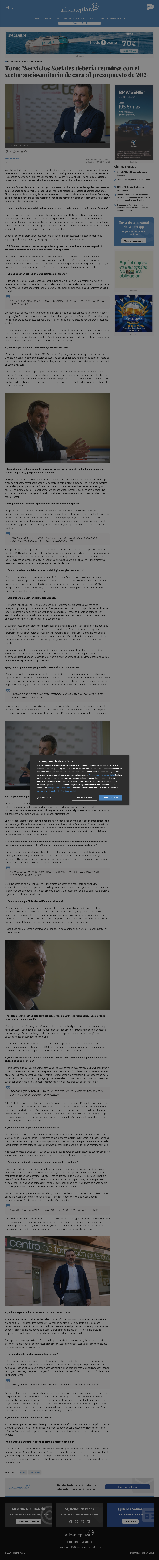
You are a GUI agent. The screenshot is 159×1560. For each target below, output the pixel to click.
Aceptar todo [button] (111, 797)
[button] (44, 797)
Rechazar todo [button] (84, 797)
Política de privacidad (67, 791)
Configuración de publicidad (58, 788)
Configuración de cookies (47, 791)
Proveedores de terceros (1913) (102, 775)
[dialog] (79, 780)
